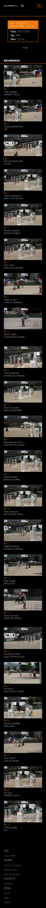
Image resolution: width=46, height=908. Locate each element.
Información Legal (10, 870)
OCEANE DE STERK (12, 654)
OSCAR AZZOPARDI (12, 723)
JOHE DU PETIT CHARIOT (14, 691)
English (6, 898)
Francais (7, 893)
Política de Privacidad (11, 874)
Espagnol (7, 902)
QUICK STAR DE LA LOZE (14, 657)
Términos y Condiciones (12, 865)
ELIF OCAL (8, 793)
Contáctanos (8, 884)
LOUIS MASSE (9, 758)
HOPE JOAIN (9, 726)
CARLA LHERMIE (10, 827)
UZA (6, 830)
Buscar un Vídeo (10, 856)
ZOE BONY (9, 689)
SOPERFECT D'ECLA (12, 795)
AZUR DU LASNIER (11, 761)
